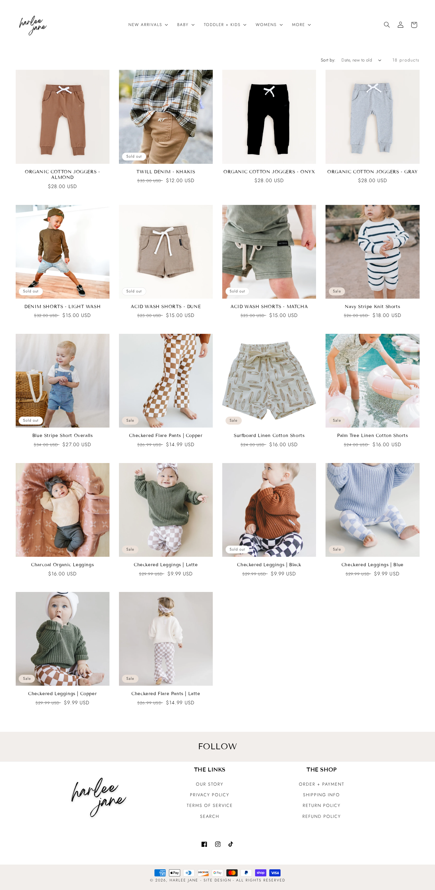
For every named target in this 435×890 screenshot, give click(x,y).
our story (209, 784)
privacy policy (209, 795)
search (209, 816)
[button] (146, 24)
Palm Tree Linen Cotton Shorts (372, 435)
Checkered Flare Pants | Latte (165, 693)
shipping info (321, 795)
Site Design (217, 880)
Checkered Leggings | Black (269, 564)
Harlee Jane (184, 880)
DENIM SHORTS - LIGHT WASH (62, 306)
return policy (322, 805)
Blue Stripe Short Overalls (62, 435)
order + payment (321, 784)
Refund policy (321, 816)
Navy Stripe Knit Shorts (372, 306)
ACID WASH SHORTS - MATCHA (269, 306)
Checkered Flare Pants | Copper (165, 435)
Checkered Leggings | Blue (372, 564)
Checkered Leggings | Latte (166, 564)
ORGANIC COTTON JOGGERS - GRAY (372, 171)
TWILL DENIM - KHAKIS (165, 171)
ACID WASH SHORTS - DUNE (166, 306)
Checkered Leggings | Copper (62, 693)
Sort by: (328, 60)
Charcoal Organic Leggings (62, 564)
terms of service (210, 805)
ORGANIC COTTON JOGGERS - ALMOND (62, 174)
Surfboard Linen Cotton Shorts (269, 435)
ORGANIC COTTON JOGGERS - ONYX (269, 171)
